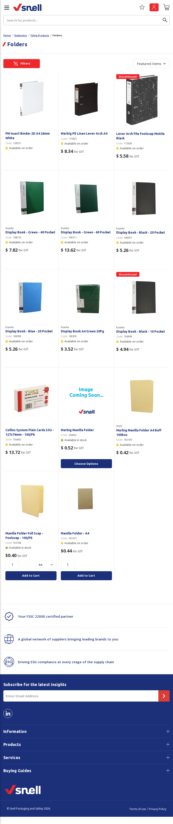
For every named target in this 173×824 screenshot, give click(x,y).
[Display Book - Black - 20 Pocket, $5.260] (142, 198)
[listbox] (151, 63)
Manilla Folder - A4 (75, 533)
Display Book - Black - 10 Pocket (140, 331)
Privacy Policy (157, 809)
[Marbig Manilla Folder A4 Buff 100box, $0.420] (142, 396)
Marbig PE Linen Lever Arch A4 (84, 133)
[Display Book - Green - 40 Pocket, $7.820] (31, 198)
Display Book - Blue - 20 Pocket (29, 331)
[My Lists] (142, 9)
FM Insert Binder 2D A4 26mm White (27, 136)
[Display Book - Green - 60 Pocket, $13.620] (86, 198)
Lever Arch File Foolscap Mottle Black (140, 136)
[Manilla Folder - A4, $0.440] (86, 499)
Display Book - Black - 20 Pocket (140, 232)
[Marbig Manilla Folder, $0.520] (86, 396)
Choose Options (86, 463)
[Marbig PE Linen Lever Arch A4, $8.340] (86, 99)
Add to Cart (31, 575)
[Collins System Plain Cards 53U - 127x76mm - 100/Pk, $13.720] (31, 396)
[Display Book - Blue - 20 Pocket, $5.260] (31, 297)
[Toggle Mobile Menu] (5, 8)
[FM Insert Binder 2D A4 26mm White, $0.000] (31, 99)
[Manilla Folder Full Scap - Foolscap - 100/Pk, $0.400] (31, 499)
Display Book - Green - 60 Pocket (86, 232)
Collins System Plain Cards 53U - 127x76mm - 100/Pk (29, 432)
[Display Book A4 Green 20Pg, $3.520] (86, 297)
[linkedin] (7, 713)
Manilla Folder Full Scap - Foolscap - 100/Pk (24, 536)
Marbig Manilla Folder (77, 430)
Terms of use (137, 809)
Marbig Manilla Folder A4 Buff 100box (139, 432)
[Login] (154, 7)
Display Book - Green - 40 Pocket (30, 232)
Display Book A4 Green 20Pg (82, 331)
